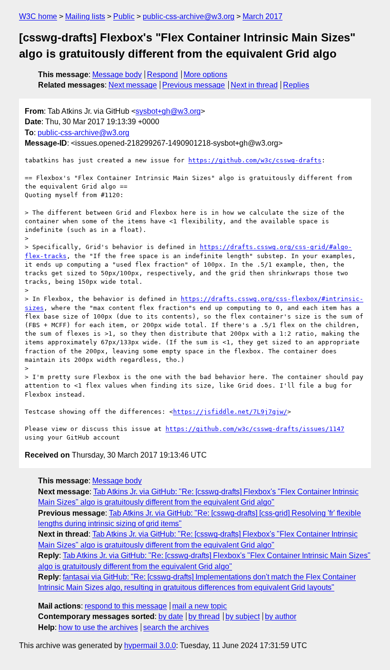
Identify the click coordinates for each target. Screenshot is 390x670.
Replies (296, 85)
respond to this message (126, 606)
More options (205, 74)
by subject (242, 616)
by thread (204, 616)
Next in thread (254, 85)
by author (280, 616)
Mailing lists (85, 16)
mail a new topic (199, 606)
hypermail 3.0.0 (150, 645)
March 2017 (263, 16)
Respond (162, 74)
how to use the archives (98, 627)
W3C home (38, 16)
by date (170, 616)
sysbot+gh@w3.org (168, 111)
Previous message (193, 85)
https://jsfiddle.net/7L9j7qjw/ (230, 411)
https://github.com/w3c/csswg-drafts (255, 160)
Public (124, 16)
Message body (117, 74)
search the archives (176, 627)
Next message (132, 85)
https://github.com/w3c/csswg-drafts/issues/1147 (255, 428)
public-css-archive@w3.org (188, 16)
